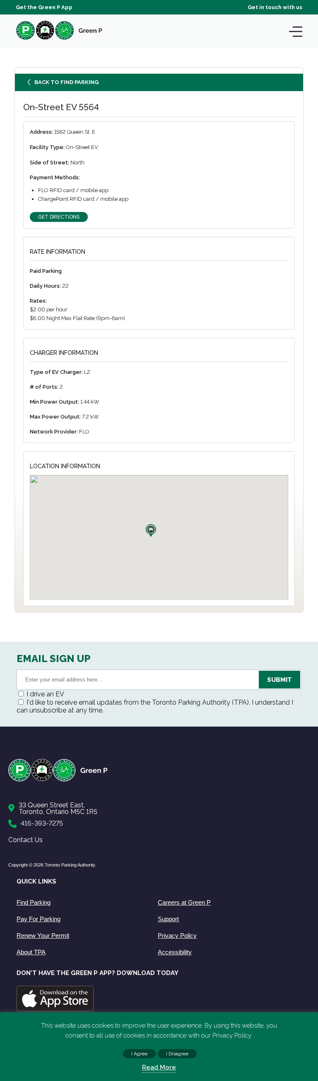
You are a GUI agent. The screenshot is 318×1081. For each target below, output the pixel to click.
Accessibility (175, 952)
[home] (59, 39)
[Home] (154, 780)
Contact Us (25, 840)
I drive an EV (45, 694)
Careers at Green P (184, 902)
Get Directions (59, 217)
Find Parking (34, 902)
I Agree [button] (139, 1054)
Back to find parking (66, 82)
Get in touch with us (275, 7)
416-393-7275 (42, 823)
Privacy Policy (177, 935)
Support (168, 918)
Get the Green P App (44, 7)
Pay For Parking (38, 918)
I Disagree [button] (177, 1054)
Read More (159, 1067)
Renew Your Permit (43, 935)
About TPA (31, 952)
